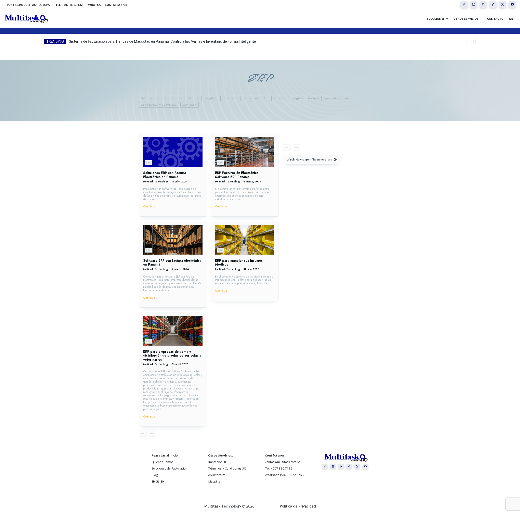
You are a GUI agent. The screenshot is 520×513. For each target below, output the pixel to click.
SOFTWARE (189, 105)
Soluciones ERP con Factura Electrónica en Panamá (164, 174)
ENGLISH (158, 481)
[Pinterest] (483, 5)
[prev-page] (143, 434)
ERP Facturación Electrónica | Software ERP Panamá (238, 174)
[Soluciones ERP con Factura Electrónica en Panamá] (173, 152)
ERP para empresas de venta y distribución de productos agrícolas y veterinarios (172, 355)
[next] (473, 41)
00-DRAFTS (148, 98)
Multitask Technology (155, 181)
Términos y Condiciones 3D (227, 468)
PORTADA (331, 98)
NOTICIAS (279, 98)
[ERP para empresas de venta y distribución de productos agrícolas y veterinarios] (173, 331)
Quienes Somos (162, 462)
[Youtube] (512, 5)
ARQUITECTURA (172, 98)
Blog (155, 475)
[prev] (466, 41)
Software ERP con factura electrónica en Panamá (172, 262)
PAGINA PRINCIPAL (306, 98)
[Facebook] (464, 5)
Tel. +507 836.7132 (278, 468)
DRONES (193, 98)
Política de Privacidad (298, 506)
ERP (148, 162)
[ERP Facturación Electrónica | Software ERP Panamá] (244, 152)
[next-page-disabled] (152, 434)
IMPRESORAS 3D (256, 98)
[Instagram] (474, 5)
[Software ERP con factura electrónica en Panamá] (173, 240)
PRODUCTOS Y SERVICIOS (159, 105)
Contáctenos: (275, 455)
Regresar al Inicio (165, 455)
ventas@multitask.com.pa (282, 462)
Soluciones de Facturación (169, 468)
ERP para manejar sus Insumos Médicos (239, 262)
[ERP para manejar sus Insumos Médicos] (244, 240)
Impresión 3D (217, 462)
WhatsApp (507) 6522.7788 (284, 475)
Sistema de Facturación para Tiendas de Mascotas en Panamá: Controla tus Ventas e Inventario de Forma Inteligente (162, 41)
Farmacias (230, 98)
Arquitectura (216, 475)
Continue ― (151, 206)
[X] (502, 5)
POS (347, 98)
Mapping (214, 481)
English (211, 98)
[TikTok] (493, 5)
